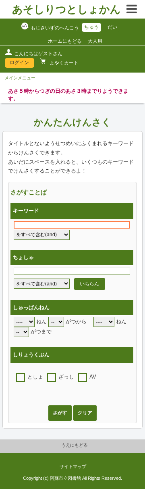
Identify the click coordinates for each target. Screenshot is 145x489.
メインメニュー (19, 77)
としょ (35, 377)
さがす (60, 413)
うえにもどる (74, 445)
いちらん (89, 284)
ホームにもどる (65, 41)
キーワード (26, 211)
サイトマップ (73, 466)
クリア (85, 413)
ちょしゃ (23, 257)
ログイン (19, 62)
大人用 (95, 41)
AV (92, 377)
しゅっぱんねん (31, 307)
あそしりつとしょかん (66, 9)
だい (112, 27)
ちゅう (91, 27)
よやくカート (63, 63)
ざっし (66, 377)
